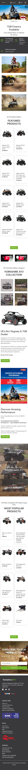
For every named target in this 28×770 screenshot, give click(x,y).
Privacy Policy (6, 707)
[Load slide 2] (12, 21)
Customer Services (7, 705)
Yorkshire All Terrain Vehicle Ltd (13, 763)
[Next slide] (24, 21)
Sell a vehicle (5, 727)
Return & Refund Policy (8, 710)
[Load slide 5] (16, 21)
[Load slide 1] (11, 21)
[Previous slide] (4, 21)
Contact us (5, 726)
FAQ (3, 729)
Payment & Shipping (7, 708)
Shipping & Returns (7, 731)
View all (14, 247)
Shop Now (5, 360)
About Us (4, 703)
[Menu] (25, 2)
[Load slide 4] (15, 21)
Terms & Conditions (7, 733)
